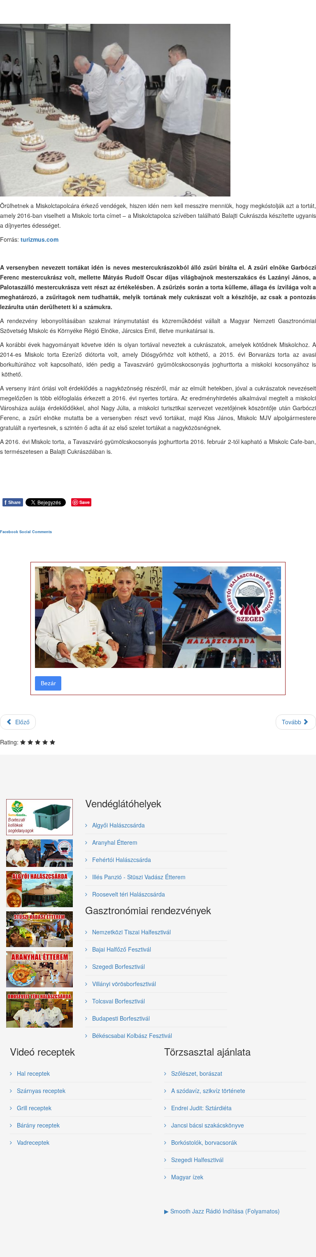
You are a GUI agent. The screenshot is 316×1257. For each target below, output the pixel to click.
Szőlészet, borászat (196, 1073)
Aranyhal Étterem (114, 842)
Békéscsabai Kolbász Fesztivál (131, 1035)
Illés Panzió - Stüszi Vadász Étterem (138, 877)
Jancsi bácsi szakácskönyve (207, 1125)
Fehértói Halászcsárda (121, 859)
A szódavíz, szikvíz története (207, 1090)
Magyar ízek (186, 1177)
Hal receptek (32, 1073)
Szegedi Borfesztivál (118, 966)
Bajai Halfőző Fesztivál (121, 949)
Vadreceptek (32, 1142)
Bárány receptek (37, 1125)
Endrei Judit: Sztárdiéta (201, 1108)
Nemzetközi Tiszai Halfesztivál (131, 932)
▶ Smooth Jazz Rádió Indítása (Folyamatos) (222, 1211)
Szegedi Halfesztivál (196, 1159)
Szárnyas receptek (40, 1090)
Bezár (48, 683)
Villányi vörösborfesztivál (123, 984)
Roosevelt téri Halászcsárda (128, 894)
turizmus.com (39, 239)
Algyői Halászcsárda (118, 825)
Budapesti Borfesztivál (120, 1018)
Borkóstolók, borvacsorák (203, 1142)
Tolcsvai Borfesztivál (118, 1001)
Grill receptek (33, 1108)
